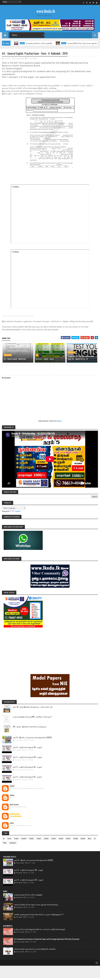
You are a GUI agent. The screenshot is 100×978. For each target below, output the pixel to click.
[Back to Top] (96, 962)
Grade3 (39, 838)
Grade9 (83, 838)
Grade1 (16, 838)
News (48, 43)
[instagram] (86, 2)
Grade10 (23, 838)
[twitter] (93, 2)
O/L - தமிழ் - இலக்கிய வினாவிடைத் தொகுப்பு (30, 726)
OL (95, 838)
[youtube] (96, 2)
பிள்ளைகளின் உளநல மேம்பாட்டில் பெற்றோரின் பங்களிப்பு (35, 948)
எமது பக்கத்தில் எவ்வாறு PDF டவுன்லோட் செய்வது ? (32, 716)
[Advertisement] (50, 647)
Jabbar (12, 823)
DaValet (12, 786)
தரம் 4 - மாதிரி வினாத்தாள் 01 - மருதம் (27, 776)
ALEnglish (33, 58)
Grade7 (68, 838)
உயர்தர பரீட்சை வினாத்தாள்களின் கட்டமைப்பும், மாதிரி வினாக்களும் (39, 929)
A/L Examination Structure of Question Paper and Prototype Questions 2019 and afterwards (46, 939)
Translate (17, 511)
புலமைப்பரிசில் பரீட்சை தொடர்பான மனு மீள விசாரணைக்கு (72, 43)
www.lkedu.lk (45, 11)
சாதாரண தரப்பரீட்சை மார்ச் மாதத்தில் (23, 43)
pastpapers (13, 843)
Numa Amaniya (14, 805)
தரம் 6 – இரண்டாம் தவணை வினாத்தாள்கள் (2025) (32, 737)
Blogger (59, 420)
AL (28, 58)
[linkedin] (90, 2)
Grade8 (75, 838)
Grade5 (53, 838)
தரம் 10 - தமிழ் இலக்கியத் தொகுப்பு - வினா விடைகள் (33, 706)
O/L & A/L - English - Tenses (45, 359)
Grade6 (61, 838)
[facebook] (83, 2)
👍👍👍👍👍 (15, 814)
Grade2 (31, 838)
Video (4, 843)
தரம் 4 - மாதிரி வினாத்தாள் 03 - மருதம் (27, 757)
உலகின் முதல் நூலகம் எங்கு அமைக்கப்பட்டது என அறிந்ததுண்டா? (38, 914)
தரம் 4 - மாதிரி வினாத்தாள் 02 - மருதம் (27, 767)
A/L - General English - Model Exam (15, 359)
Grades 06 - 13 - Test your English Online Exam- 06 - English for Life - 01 (81, 357)
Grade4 (46, 838)
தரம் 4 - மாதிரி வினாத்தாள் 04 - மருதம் (27, 747)
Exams (9, 838)
